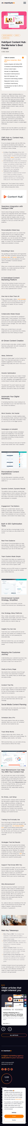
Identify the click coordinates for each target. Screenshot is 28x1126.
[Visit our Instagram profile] (5, 1069)
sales (8, 257)
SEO (21, 853)
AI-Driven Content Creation (10, 69)
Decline (14, 1120)
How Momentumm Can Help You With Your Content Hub (13, 86)
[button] (3, 1029)
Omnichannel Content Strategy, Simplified (13, 78)
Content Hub (6, 37)
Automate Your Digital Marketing (11, 71)
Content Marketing (7, 35)
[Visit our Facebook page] (2, 1069)
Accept (14, 1116)
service (15, 257)
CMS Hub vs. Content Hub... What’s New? (12, 61)
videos (12, 157)
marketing (4, 257)
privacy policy (18, 1099)
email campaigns (22, 299)
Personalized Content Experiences (12, 73)
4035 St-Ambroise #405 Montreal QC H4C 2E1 (7, 1063)
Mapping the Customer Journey (11, 81)
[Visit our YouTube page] (8, 1069)
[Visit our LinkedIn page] (11, 1069)
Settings (14, 1112)
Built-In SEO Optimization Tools (11, 76)
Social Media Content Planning (11, 83)
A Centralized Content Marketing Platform (13, 66)
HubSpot (17, 35)
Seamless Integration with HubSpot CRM (13, 64)
